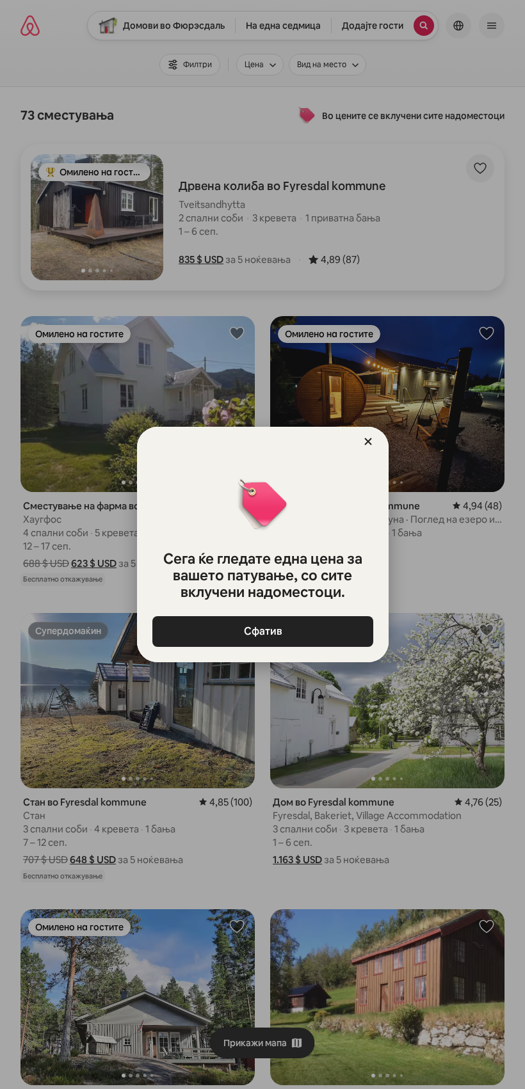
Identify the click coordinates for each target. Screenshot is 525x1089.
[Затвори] (368, 441)
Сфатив (262, 631)
